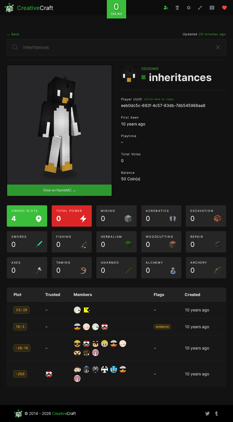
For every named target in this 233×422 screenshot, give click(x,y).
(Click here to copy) (159, 99)
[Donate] (224, 8)
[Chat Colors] (200, 7)
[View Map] (212, 8)
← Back (13, 34)
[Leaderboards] (177, 7)
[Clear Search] (218, 47)
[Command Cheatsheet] (188, 7)
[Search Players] (166, 8)
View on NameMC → (59, 190)
